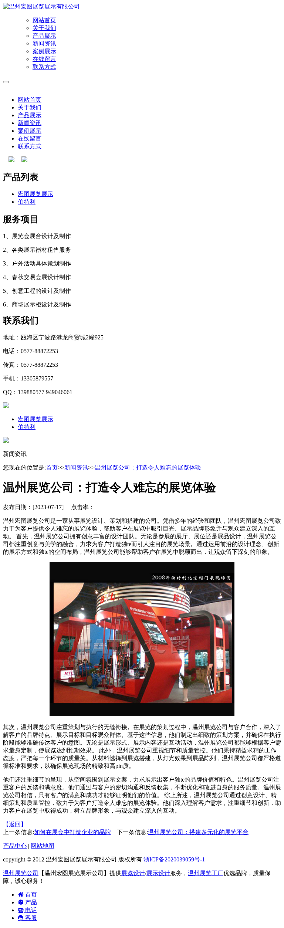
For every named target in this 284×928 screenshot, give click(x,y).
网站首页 (44, 20)
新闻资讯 (44, 43)
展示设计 (158, 873)
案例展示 (44, 51)
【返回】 (15, 824)
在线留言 (44, 59)
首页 (52, 467)
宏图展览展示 (35, 194)
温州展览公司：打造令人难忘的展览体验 (148, 467)
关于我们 (44, 28)
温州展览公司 (20, 873)
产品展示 (44, 36)
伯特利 (27, 202)
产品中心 (15, 846)
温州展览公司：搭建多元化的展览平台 (198, 832)
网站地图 (42, 846)
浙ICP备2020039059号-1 (174, 859)
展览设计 (133, 873)
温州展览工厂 (205, 873)
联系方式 (44, 67)
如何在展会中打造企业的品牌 (72, 832)
